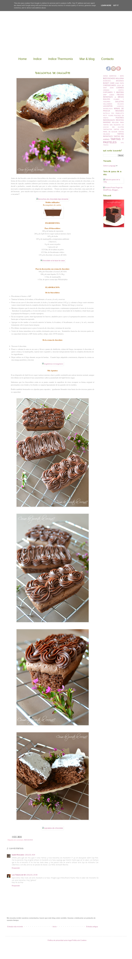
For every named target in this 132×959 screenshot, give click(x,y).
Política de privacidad (55, 940)
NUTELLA (106, 113)
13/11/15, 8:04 (30, 855)
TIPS (122, 143)
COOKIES (120, 88)
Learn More (106, 5)
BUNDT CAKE (108, 83)
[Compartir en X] (17, 837)
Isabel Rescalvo (18, 855)
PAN (112, 113)
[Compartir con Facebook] (19, 837)
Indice (37, 59)
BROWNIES (120, 81)
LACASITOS (108, 106)
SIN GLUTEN (118, 127)
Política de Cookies (79, 940)
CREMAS (106, 90)
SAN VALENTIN (115, 125)
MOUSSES (119, 111)
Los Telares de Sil (19, 875)
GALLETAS (119, 101)
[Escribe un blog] (15, 837)
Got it (116, 5)
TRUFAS (105, 145)
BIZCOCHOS (28, 840)
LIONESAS (120, 106)
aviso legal (68, 940)
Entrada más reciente (15, 926)
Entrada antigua (92, 926)
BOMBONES (107, 81)
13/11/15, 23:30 (31, 875)
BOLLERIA (120, 78)
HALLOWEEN (107, 104)
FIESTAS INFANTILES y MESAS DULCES (113, 97)
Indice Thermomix (60, 59)
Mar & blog (87, 59)
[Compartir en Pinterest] (21, 837)
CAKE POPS (119, 83)
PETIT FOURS (108, 115)
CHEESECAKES (109, 85)
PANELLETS (120, 113)
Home (22, 59)
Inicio (55, 926)
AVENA (105, 76)
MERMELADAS (108, 108)
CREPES (121, 90)
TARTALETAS (107, 129)
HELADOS (120, 104)
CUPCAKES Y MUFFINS (113, 92)
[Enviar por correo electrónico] (13, 837)
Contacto (107, 59)
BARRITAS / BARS (116, 76)
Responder (16, 868)
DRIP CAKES (108, 95)
